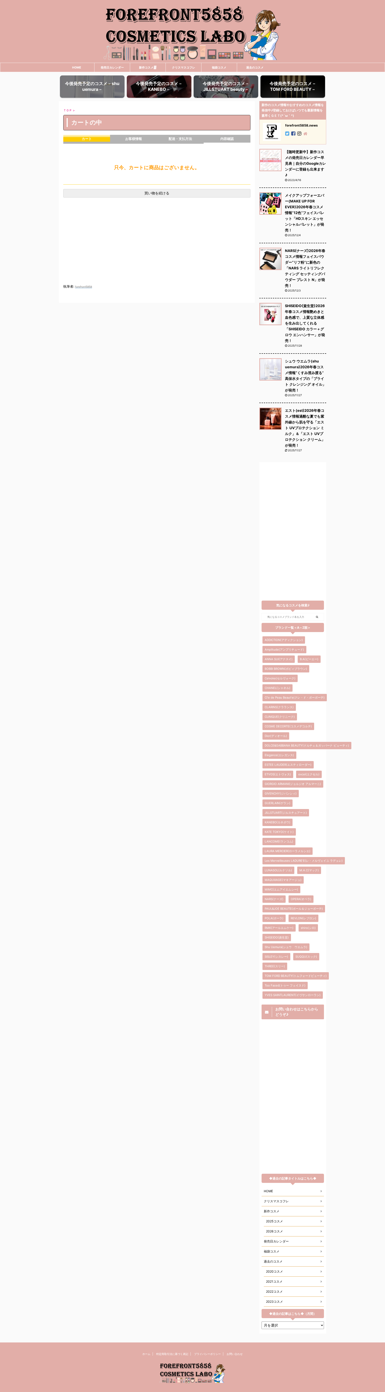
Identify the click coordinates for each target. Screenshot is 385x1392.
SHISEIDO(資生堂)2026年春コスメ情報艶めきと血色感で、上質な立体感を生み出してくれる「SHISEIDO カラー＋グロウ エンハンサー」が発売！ (305, 323)
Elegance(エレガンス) (279, 755)
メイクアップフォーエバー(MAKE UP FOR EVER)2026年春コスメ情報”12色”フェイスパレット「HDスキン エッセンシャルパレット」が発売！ (304, 212)
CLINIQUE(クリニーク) (280, 716)
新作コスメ (146, 67)
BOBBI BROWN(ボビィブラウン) (286, 668)
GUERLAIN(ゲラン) (277, 803)
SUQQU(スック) (306, 956)
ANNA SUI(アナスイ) (279, 659)
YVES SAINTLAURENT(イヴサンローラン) (293, 995)
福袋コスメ (219, 67)
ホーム (146, 1354)
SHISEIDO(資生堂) (277, 937)
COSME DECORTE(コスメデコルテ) (288, 726)
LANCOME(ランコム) (279, 841)
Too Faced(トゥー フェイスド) (285, 985)
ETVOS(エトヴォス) (278, 774)
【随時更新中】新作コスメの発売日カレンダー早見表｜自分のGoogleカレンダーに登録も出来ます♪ (305, 163)
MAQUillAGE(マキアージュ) (283, 880)
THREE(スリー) (275, 966)
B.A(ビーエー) (309, 659)
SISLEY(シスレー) (276, 956)
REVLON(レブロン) (303, 918)
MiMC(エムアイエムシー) (281, 889)
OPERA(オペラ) (301, 899)
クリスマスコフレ (183, 67)
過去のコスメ (255, 67)
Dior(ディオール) (276, 736)
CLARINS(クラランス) (279, 707)
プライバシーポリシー (207, 1354)
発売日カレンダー (112, 67)
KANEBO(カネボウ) (277, 822)
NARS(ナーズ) (274, 899)
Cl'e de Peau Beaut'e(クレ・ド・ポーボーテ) (295, 697)
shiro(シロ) (308, 928)
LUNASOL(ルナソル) (278, 870)
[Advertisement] (156, 245)
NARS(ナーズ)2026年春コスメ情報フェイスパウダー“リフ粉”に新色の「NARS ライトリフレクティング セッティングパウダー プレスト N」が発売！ (305, 268)
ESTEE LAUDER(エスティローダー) (288, 764)
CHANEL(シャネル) (277, 688)
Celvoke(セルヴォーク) (280, 678)
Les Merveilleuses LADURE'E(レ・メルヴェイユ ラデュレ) (304, 860)
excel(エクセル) (308, 774)
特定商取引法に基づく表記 (172, 1354)
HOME (76, 67)
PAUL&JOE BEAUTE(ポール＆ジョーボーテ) (294, 908)
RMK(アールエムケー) (279, 928)
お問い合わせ (235, 1354)
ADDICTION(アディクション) (284, 640)
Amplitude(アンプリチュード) (284, 649)
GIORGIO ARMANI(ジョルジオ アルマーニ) (293, 784)
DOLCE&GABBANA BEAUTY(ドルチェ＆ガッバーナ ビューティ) (307, 745)
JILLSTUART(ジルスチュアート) (286, 812)
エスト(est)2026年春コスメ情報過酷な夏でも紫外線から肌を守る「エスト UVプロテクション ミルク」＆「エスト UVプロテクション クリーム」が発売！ (305, 427)
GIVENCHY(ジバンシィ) (281, 793)
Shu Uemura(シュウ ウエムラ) (286, 947)
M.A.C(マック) (309, 870)
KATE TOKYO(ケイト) (279, 832)
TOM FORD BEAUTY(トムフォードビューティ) (296, 976)
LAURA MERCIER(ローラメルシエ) (287, 851)
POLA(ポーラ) (274, 918)
